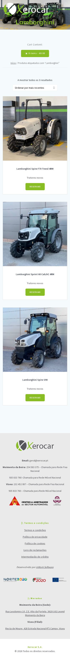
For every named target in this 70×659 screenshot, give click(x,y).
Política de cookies (35, 543)
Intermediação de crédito (35, 556)
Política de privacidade (35, 536)
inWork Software (44, 567)
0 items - (36, 53)
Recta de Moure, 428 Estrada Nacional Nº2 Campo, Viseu (35, 628)
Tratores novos (35, 177)
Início (13, 63)
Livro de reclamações (35, 550)
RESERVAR (35, 186)
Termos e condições (35, 530)
